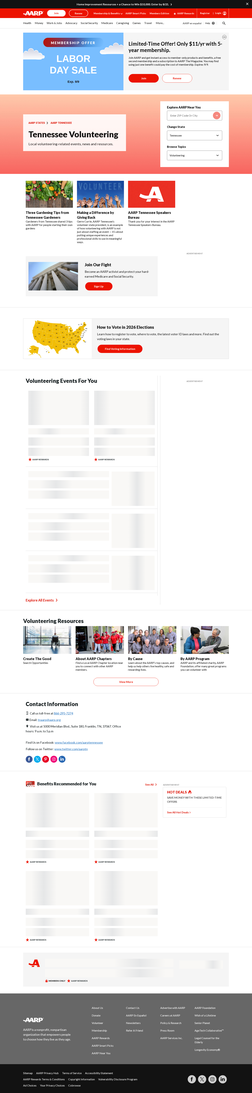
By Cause (135, 659)
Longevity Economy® (207, 1049)
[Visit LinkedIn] (223, 1079)
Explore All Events (40, 600)
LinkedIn (62, 759)
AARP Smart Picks (135, 13)
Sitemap (28, 1073)
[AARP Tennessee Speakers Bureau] (151, 194)
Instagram (53, 759)
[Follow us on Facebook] (192, 1079)
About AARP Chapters (94, 659)
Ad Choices (30, 1085)
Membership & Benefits (107, 13)
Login (218, 13)
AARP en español (192, 23)
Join (143, 78)
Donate (96, 1015)
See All (149, 784)
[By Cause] (152, 640)
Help (207, 23)
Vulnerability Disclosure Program (117, 1079)
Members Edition (159, 13)
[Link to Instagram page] (212, 1079)
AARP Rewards (185, 13)
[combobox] (194, 115)
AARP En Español (136, 1015)
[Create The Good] (47, 640)
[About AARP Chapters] (100, 640)
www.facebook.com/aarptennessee (79, 742)
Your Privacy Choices (52, 1085)
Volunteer (97, 1023)
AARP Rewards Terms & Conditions (44, 1079)
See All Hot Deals (178, 812)
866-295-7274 (63, 713)
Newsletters (133, 1023)
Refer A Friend (134, 1030)
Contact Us (132, 1007)
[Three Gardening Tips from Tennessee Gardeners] (49, 194)
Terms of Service (72, 1073)
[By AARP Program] (205, 640)
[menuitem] (27, 24)
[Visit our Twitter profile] (202, 1079)
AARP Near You (101, 1053)
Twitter (37, 759)
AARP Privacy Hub (47, 1073)
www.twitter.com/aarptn (71, 749)
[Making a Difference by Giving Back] (100, 194)
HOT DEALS (177, 792)
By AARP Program (195, 659)
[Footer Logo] (47, 1019)
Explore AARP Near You (184, 107)
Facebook (29, 759)
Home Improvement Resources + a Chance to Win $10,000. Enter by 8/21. (123, 4)
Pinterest (45, 759)
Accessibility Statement (99, 1073)
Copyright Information (81, 1079)
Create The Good (37, 659)
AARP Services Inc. (171, 1038)
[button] (224, 23)
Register (205, 13)
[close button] (224, 37)
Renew (177, 78)
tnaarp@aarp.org (49, 720)
